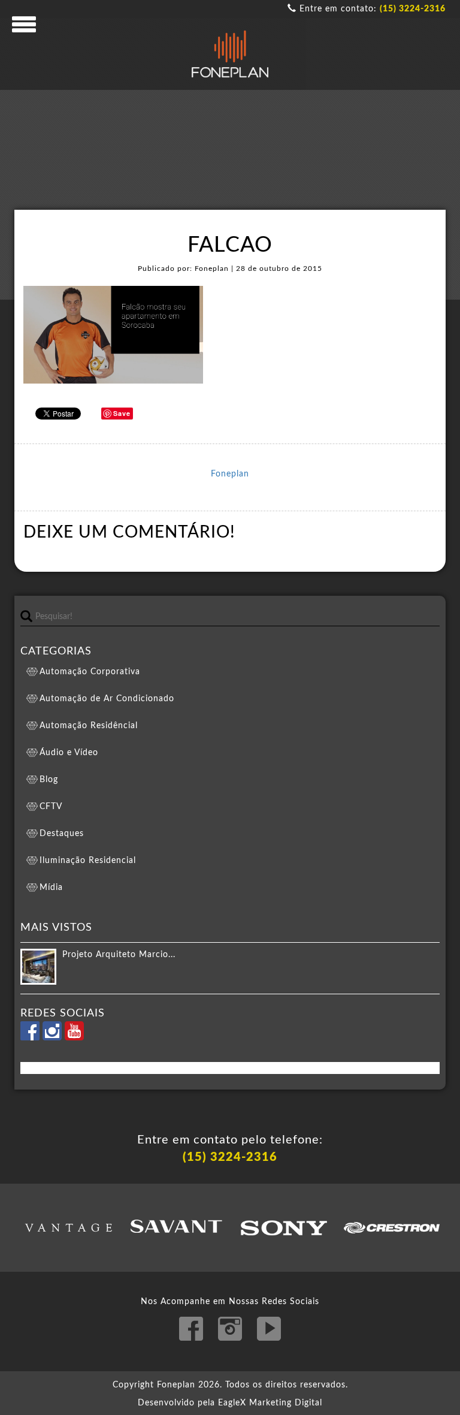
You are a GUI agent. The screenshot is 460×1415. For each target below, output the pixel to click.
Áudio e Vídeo (69, 753)
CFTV (51, 806)
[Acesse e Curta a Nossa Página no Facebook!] (31, 1038)
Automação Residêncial (89, 726)
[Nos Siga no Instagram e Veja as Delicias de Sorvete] (54, 1038)
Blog (49, 780)
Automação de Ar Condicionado (107, 699)
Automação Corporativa (90, 672)
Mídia (51, 887)
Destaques (62, 833)
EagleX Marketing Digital (270, 1403)
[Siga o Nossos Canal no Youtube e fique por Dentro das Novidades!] (74, 1038)
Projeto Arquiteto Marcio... (118, 955)
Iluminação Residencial (88, 860)
